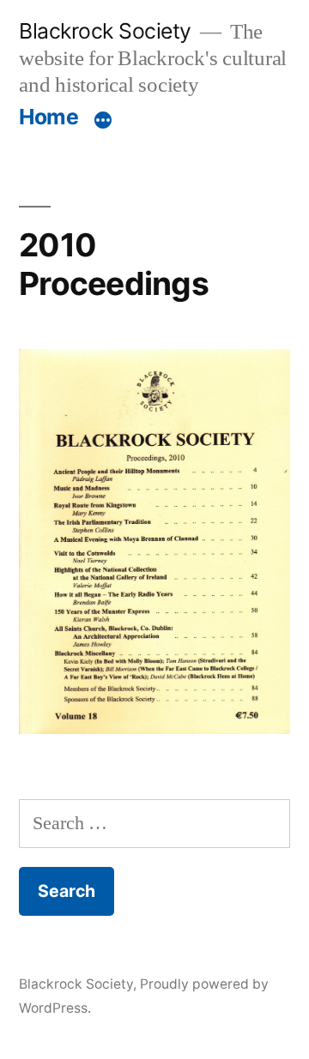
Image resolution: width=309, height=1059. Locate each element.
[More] (103, 120)
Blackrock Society (105, 31)
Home (48, 116)
